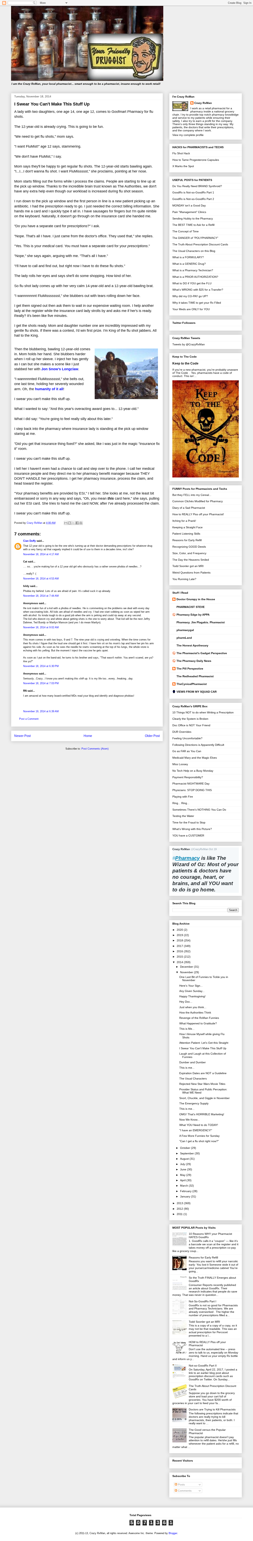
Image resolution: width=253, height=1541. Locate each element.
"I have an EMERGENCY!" (195, 1130)
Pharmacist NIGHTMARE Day (191, 783)
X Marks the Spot (183, 166)
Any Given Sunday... (192, 991)
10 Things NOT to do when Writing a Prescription (203, 712)
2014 (180, 962)
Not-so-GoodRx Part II (203, 1365)
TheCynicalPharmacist (192, 684)
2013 (180, 1203)
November (187, 972)
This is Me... (186, 1028)
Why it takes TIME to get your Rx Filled (196, 302)
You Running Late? (184, 579)
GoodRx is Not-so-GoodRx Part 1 (193, 192)
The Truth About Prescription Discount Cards (200, 244)
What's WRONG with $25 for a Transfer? (197, 289)
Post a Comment (29, 718)
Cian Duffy (29, 540)
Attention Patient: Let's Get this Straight (203, 1042)
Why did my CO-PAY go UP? (190, 296)
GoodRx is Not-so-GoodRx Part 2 (193, 199)
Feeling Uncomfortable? (187, 738)
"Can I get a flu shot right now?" (199, 1141)
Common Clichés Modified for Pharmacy (197, 501)
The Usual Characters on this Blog (193, 250)
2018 (180, 940)
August (185, 1158)
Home (88, 736)
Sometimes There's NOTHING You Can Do (199, 809)
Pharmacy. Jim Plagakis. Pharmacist (201, 622)
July (183, 1164)
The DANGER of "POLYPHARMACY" (195, 237)
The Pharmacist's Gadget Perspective (202, 653)
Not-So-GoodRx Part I (202, 1301)
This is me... (186, 1067)
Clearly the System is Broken (190, 718)
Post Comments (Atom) (95, 748)
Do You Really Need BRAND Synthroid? (197, 186)
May (183, 1174)
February (186, 1191)
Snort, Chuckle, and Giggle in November (204, 1098)
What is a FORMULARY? (188, 257)
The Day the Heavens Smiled (190, 559)
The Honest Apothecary (192, 645)
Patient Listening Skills (186, 533)
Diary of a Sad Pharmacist (188, 507)
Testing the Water (183, 816)
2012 (180, 1208)
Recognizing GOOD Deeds (189, 546)
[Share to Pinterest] (81, 523)
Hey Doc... (185, 1001)
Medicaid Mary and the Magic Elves (194, 757)
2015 (180, 956)
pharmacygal (185, 630)
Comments (184, 1490)
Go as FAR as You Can (186, 751)
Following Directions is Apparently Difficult (198, 744)
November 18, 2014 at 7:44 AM (41, 595)
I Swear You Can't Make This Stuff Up (202, 1048)
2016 (180, 951)
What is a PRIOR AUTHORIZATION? (195, 276)
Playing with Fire (182, 796)
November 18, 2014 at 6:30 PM (41, 666)
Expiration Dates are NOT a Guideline (203, 1073)
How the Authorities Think (195, 1012)
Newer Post (22, 736)
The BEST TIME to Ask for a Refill (193, 224)
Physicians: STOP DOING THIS (192, 790)
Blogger (173, 1533)
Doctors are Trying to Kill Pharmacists (212, 1409)
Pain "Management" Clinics (189, 212)
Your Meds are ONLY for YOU (191, 309)
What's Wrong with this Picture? (192, 829)
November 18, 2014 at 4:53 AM (41, 578)
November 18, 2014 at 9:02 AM (41, 627)
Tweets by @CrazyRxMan (188, 344)
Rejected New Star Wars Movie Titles (202, 1083)
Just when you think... (192, 1007)
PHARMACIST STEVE (191, 606)
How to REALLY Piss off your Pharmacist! (198, 514)
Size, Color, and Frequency (189, 553)
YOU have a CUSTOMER (188, 835)
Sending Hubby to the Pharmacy (192, 218)
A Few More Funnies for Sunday (199, 1135)
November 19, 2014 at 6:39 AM (41, 711)
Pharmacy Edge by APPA (193, 614)
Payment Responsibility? (187, 777)
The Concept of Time (185, 231)
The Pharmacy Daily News (194, 660)
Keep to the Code (185, 363)
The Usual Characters (193, 1078)
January (185, 1196)
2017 (180, 946)
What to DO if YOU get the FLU (191, 283)
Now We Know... (189, 1119)
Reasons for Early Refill (187, 540)
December (187, 966)
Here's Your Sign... (191, 985)
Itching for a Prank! (184, 520)
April (183, 1180)
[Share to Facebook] (77, 523)
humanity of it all (49, 389)
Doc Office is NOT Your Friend (191, 725)
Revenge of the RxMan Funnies (199, 1017)
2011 (180, 1214)
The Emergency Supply (194, 1103)
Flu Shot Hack (181, 153)
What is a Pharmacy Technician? (192, 270)
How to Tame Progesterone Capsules (195, 159)
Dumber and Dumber (192, 1062)
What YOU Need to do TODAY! (198, 1125)
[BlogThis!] (70, 523)
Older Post (152, 736)
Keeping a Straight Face (187, 527)
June (183, 1169)
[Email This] (66, 523)
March (184, 1185)
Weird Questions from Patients (191, 572)
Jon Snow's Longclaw (59, 369)
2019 (180, 935)
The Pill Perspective (190, 668)
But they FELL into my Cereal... (191, 494)
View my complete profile (188, 135)
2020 (180, 929)
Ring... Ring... (180, 803)
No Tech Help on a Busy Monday (192, 770)
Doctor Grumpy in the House (196, 599)
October (185, 1147)
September (187, 1153)
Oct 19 (213, 849)
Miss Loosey (180, 764)
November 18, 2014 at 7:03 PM (41, 683)
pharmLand (184, 637)
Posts (181, 1484)
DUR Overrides (181, 731)
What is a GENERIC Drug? (189, 263)
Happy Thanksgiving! (192, 996)
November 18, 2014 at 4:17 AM (41, 554)
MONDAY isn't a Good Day (189, 205)
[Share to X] (73, 523)
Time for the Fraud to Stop (188, 822)
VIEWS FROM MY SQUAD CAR (197, 691)
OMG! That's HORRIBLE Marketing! (201, 1114)
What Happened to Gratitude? (198, 1023)
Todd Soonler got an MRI (188, 566)
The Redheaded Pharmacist (195, 676)
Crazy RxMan (203, 103)
